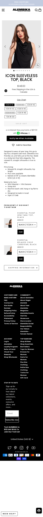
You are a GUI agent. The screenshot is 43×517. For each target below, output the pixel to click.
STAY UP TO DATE (11, 383)
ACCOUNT (8, 339)
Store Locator (25, 321)
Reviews (7, 308)
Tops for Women (27, 349)
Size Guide (8, 305)
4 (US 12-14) (21, 109)
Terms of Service (11, 324)
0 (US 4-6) (9, 105)
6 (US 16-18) (22, 113)
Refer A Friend (9, 349)
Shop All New (25, 341)
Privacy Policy (9, 321)
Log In (6, 341)
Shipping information (21, 268)
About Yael (24, 305)
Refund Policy (9, 313)
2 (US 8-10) (31, 105)
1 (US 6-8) (20, 105)
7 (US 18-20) (10, 117)
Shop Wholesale (10, 357)
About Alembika (26, 298)
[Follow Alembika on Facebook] (27, 448)
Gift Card (24, 378)
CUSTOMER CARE (10, 295)
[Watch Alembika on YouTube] (33, 448)
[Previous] (5, 46)
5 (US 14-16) (10, 113)
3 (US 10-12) (10, 109)
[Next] (39, 46)
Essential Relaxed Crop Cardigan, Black (27, 242)
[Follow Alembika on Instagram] (21, 448)
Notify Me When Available (21, 138)
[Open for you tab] (39, 510)
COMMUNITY (25, 295)
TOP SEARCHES (26, 339)
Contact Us (8, 303)
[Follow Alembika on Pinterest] (15, 448)
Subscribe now (12, 420)
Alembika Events (27, 313)
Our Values (24, 329)
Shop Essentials (26, 344)
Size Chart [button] (21, 100)
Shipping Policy (10, 311)
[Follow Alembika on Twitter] (9, 448)
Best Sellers (25, 347)
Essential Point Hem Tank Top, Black (26, 215)
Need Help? (9, 514)
